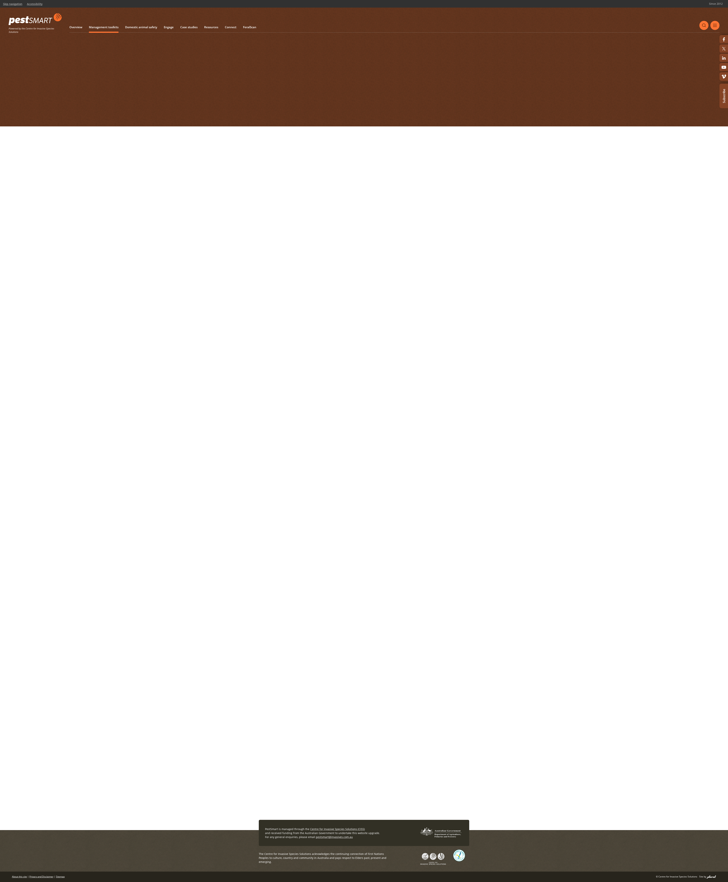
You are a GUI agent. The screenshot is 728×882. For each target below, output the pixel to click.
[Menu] (714, 22)
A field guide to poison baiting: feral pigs (371, 456)
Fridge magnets (270, 528)
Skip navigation (12, 4)
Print (466, 47)
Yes (262, 498)
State (264, 654)
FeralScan (187, 24)
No (272, 498)
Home (282, 47)
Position (370, 599)
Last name (373, 571)
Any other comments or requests (282, 755)
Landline (335, 681)
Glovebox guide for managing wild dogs (370, 405)
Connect (174, 24)
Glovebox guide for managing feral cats (370, 416)
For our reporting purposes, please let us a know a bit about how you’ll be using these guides (325, 708)
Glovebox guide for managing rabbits (368, 422)
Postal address (271, 626)
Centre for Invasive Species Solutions (38, 29)
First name (268, 571)
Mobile (404, 681)
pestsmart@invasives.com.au (334, 837)
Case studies (145, 24)
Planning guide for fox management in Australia (375, 445)
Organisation (268, 599)
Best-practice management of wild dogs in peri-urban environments (388, 399)
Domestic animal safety (114, 24)
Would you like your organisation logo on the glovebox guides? (303, 485)
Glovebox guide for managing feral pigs (370, 427)
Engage (131, 24)
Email (264, 681)
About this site (19, 876)
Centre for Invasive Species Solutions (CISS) (337, 829)
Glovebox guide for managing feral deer (370, 433)
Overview (72, 24)
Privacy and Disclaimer (41, 876)
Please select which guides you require (286, 390)
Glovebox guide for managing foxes (367, 410)
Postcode (372, 654)
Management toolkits (91, 24)
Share (451, 47)
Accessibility (34, 4)
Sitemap (60, 876)
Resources (161, 24)
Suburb (371, 626)
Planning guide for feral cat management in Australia (379, 439)
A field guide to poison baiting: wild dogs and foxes (377, 450)
